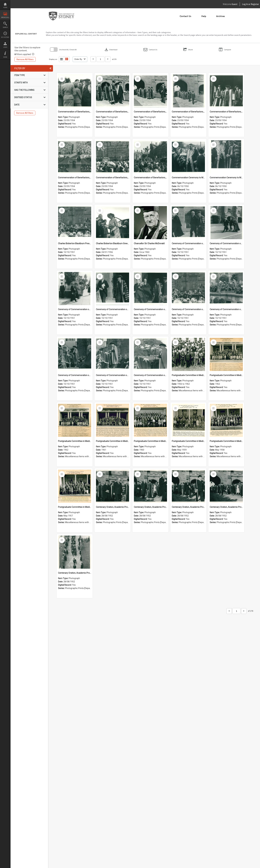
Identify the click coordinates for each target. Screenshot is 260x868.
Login (5, 47)
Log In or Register (245, 4)
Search (5, 27)
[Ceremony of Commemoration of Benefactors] (188, 222)
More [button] (5, 57)
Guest (234, 4)
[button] (150, 49)
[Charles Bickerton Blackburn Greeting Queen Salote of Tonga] (112, 222)
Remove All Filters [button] (25, 59)
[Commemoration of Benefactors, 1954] (74, 90)
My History (5, 37)
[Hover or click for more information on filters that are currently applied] (33, 54)
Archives (220, 16)
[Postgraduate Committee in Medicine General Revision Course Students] (188, 354)
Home (5, 7)
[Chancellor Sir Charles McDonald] (150, 222)
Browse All (5, 17)
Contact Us (185, 16)
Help (203, 16)
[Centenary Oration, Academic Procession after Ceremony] (112, 486)
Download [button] (110, 49)
